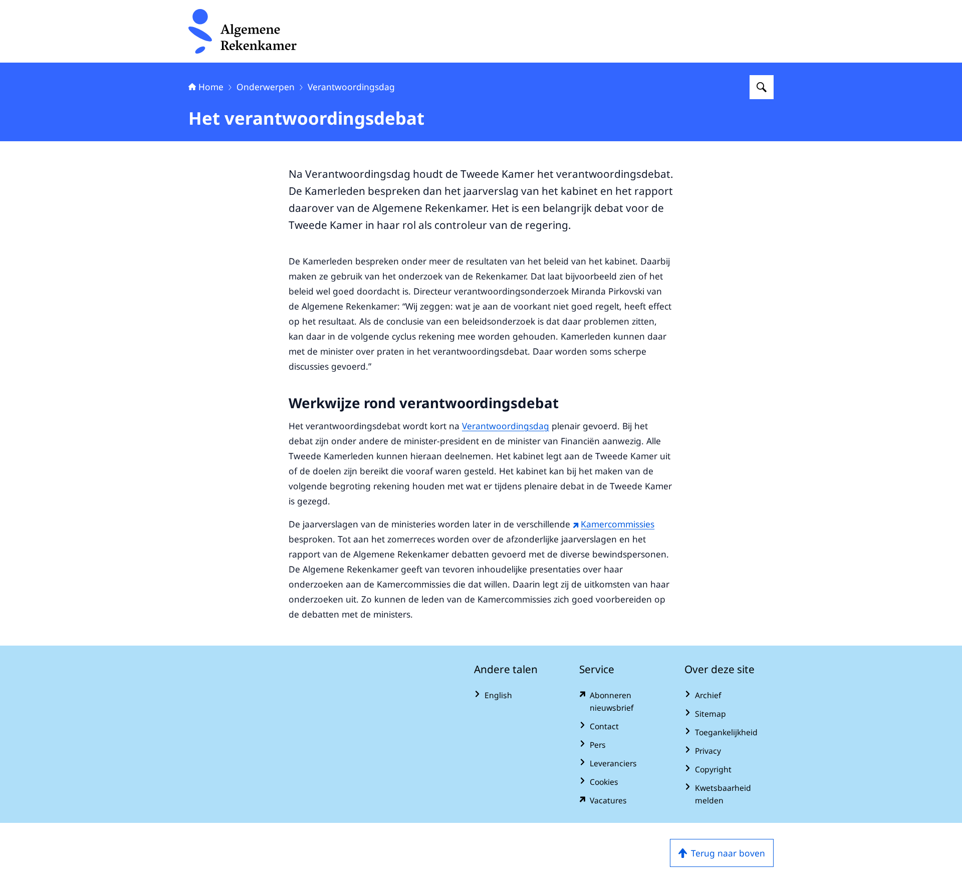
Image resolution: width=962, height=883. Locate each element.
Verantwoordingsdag (351, 87)
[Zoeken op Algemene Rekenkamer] (762, 87)
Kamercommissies (617, 524)
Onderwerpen (265, 87)
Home (210, 87)
